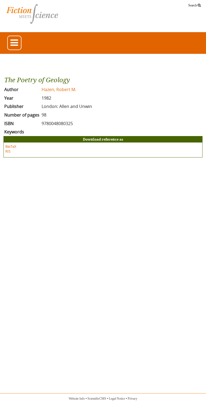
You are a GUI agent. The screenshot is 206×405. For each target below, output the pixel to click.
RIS (7, 151)
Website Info (77, 398)
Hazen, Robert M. (59, 89)
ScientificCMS (96, 398)
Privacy (132, 398)
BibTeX (10, 146)
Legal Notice (117, 398)
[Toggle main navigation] (14, 43)
